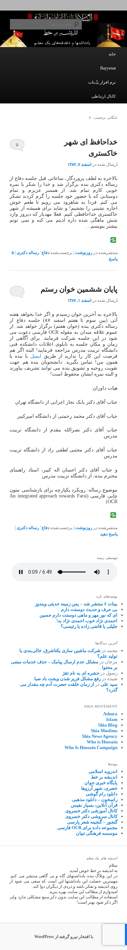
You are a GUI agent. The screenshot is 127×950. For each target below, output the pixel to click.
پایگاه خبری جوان (100, 782)
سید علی (109, 684)
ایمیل (35, 356)
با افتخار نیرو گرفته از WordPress (63, 936)
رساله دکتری (28, 252)
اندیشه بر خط (104, 777)
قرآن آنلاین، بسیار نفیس (94, 805)
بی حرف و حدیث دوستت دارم (89, 609)
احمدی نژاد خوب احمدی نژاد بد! (86, 620)
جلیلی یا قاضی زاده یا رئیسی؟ (89, 626)
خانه (112, 54)
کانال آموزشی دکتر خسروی (91, 810)
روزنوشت (83, 252)
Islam (111, 719)
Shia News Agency (99, 736)
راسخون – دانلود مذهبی (94, 799)
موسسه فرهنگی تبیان (96, 833)
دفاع (45, 252)
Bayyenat (108, 68)
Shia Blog (107, 725)
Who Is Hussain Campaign (91, 747)
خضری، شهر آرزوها (99, 788)
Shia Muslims (104, 730)
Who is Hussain (102, 741)
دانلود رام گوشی (101, 793)
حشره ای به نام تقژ (80, 673)
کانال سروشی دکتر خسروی (91, 816)
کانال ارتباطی (103, 96)
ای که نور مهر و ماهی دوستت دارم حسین (78, 615)
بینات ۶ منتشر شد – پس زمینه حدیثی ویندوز (76, 603)
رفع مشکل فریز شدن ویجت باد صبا (67, 678)
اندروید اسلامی (103, 771)
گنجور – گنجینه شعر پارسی (92, 822)
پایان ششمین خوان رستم (79, 289)
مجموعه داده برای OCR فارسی (87, 827)
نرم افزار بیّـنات (102, 82)
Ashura (110, 713)
